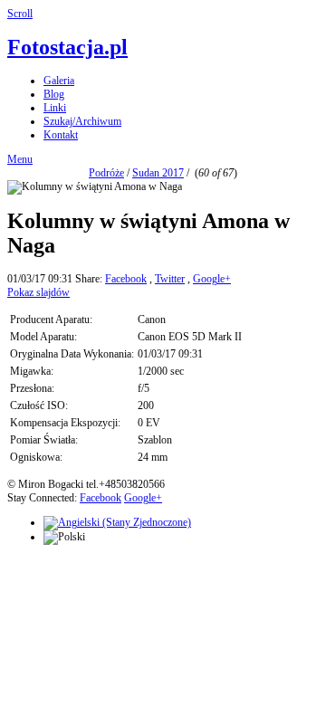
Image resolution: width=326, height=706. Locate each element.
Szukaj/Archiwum (82, 121)
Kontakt (60, 135)
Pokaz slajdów (38, 292)
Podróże (106, 173)
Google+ (212, 278)
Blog (53, 94)
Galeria (58, 80)
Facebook (126, 278)
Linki (54, 107)
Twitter (170, 278)
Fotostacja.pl (67, 47)
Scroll (20, 13)
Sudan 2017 (158, 173)
